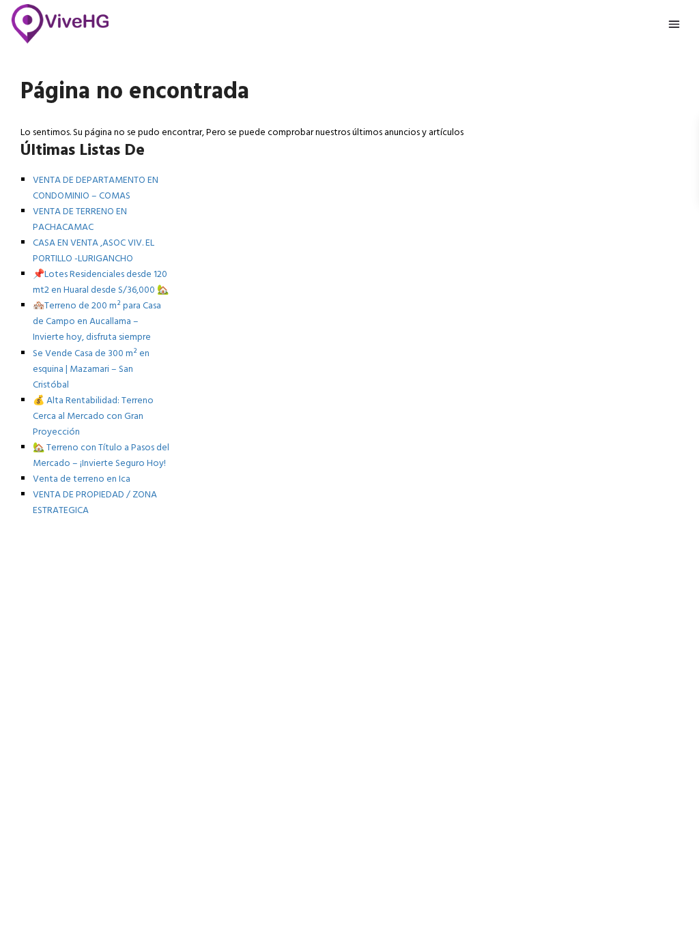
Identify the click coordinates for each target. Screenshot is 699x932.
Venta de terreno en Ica (81, 479)
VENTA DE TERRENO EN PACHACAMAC (80, 219)
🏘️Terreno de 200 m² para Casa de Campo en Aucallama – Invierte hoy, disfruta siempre (97, 321)
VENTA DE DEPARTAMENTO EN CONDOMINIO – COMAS (95, 188)
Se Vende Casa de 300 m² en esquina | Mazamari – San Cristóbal (91, 369)
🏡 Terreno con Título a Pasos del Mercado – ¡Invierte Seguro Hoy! (101, 455)
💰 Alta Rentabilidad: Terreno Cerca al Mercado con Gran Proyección (93, 416)
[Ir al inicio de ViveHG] (60, 24)
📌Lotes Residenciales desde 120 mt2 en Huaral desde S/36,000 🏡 (101, 282)
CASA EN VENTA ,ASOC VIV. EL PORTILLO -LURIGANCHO (93, 251)
